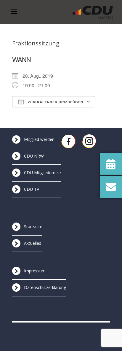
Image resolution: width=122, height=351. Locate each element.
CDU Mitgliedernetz (42, 172)
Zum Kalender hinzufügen (55, 102)
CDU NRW (34, 156)
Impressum (35, 271)
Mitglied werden (39, 139)
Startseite (33, 226)
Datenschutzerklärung (45, 287)
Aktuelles (32, 243)
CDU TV (31, 189)
